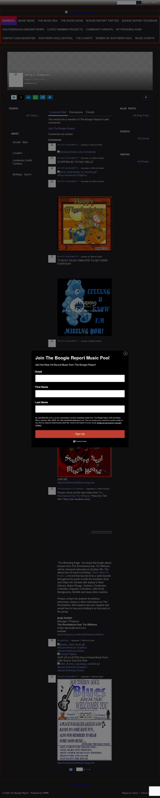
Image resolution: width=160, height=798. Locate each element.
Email (38, 371)
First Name (41, 387)
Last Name (41, 402)
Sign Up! (80, 434)
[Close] (126, 353)
